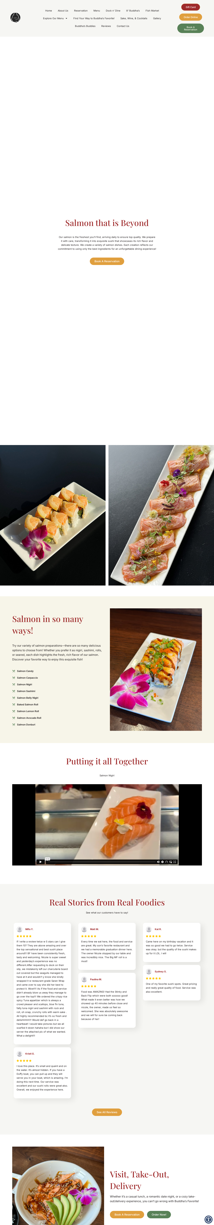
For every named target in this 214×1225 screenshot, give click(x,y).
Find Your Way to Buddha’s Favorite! (94, 18)
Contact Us (123, 26)
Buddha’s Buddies (85, 26)
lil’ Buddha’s (133, 10)
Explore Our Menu (53, 18)
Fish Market (152, 10)
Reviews (106, 26)
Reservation (81, 10)
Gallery (157, 18)
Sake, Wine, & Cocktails (133, 18)
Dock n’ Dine (113, 10)
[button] (209, 1220)
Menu (96, 10)
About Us (63, 10)
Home (48, 10)
